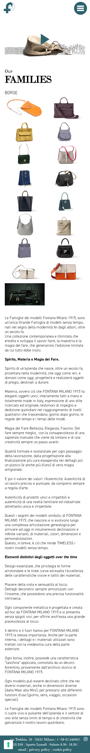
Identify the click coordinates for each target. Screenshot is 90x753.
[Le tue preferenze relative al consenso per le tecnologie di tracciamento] (8, 744)
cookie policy (62, 749)
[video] (45, 39)
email (22, 749)
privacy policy (39, 749)
